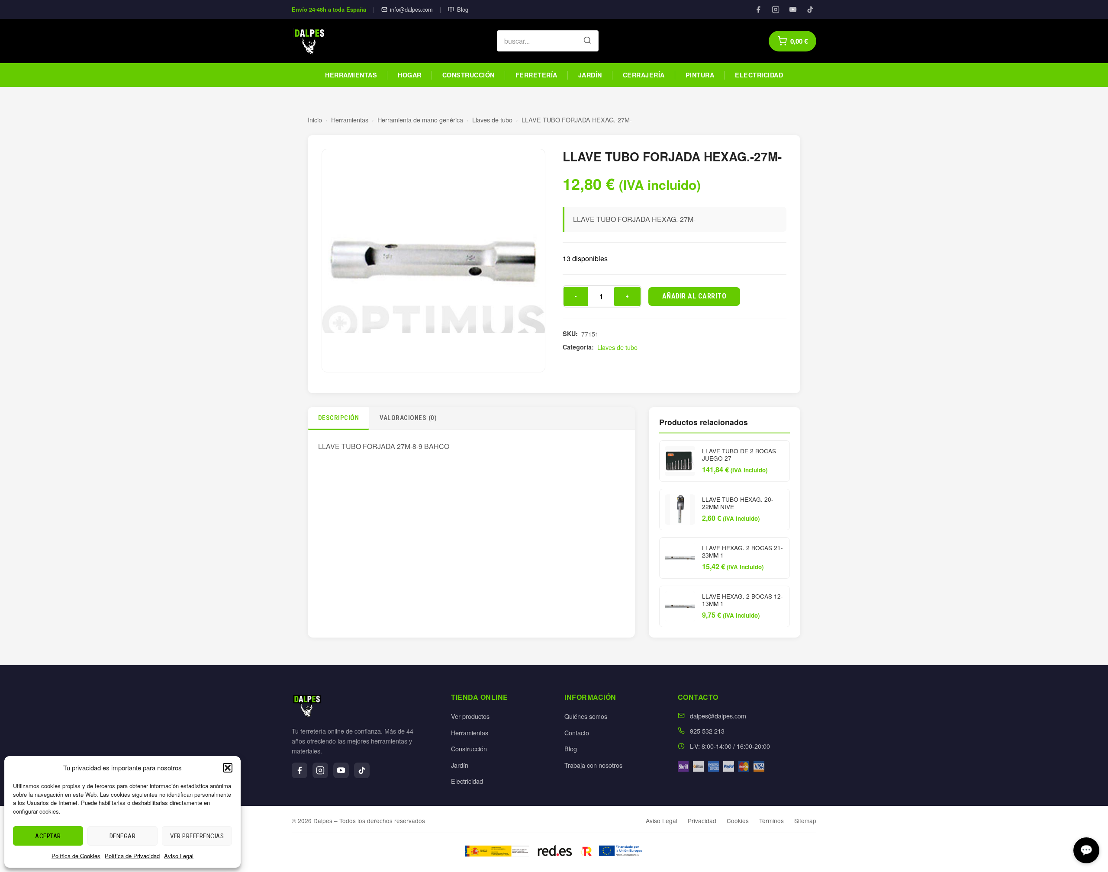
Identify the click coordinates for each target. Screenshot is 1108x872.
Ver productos (470, 716)
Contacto (576, 732)
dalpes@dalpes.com (718, 715)
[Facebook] (758, 9)
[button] (227, 767)
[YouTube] (793, 9)
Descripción (338, 418)
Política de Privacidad (132, 856)
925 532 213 (707, 730)
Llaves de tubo (492, 119)
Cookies (738, 820)
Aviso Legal (178, 856)
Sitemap (805, 820)
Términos (771, 820)
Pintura (700, 75)
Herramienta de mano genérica (420, 119)
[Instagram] (776, 9)
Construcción (468, 75)
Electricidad (759, 75)
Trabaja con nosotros (593, 764)
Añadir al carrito (694, 296)
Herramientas (351, 75)
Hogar (410, 75)
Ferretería (536, 75)
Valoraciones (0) (408, 418)
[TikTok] (810, 9)
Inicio (315, 119)
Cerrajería (644, 75)
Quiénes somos (585, 716)
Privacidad (702, 820)
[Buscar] (587, 41)
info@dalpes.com (411, 9)
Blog (462, 9)
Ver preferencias (197, 836)
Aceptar (48, 836)
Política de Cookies (76, 856)
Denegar (123, 836)
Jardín (590, 75)
